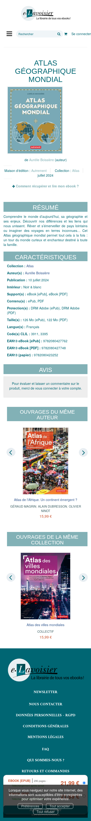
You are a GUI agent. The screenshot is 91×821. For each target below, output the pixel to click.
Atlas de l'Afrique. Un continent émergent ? (45, 499)
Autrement (39, 170)
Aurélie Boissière (41, 159)
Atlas (75, 170)
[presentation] (11, 452)
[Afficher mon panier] (65, 33)
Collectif (45, 631)
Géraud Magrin (23, 506)
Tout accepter (59, 806)
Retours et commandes (45, 771)
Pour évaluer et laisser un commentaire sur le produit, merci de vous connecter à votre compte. (45, 385)
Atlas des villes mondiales (45, 624)
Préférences (30, 806)
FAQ (45, 749)
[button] (35, 120)
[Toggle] (9, 33)
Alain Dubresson (52, 506)
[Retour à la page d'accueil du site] (46, 13)
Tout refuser (46, 811)
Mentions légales (45, 737)
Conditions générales (45, 726)
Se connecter (81, 33)
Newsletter (45, 692)
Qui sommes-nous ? (45, 760)
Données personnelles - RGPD (45, 715)
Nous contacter (45, 704)
